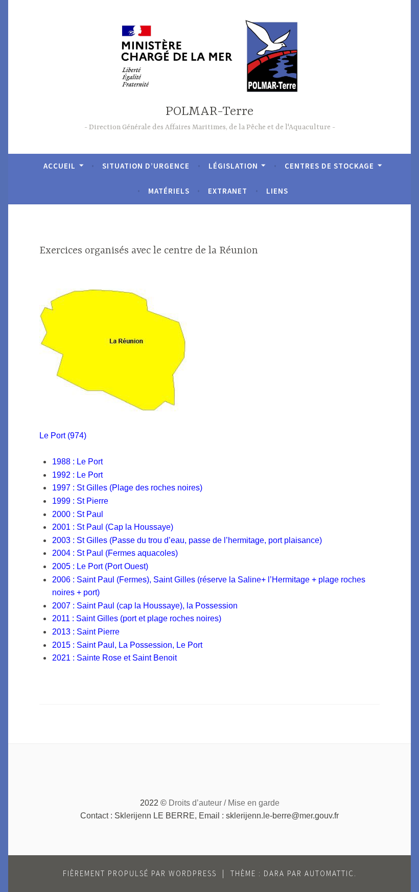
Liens (277, 191)
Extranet (227, 191)
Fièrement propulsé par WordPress (140, 873)
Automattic (329, 873)
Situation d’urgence (146, 166)
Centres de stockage (329, 166)
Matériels (169, 191)
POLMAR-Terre (209, 111)
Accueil (59, 166)
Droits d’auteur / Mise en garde (224, 803)
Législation (233, 166)
